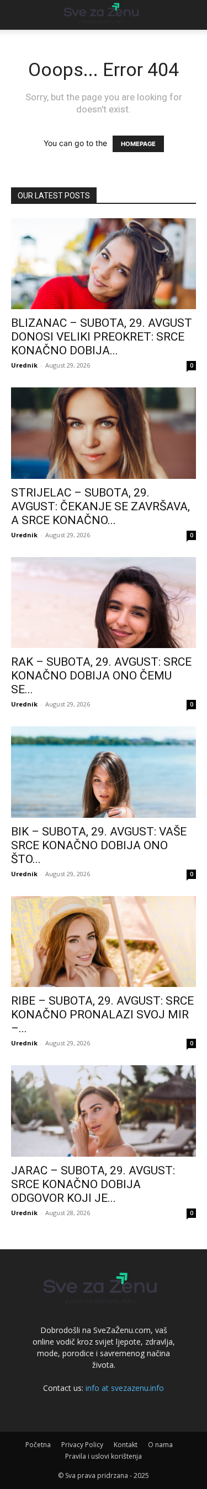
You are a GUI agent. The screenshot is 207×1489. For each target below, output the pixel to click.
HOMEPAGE (138, 144)
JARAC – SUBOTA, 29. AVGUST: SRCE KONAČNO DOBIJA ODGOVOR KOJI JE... (93, 1184)
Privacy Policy (82, 1444)
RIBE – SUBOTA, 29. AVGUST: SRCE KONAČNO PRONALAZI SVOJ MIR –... (102, 1014)
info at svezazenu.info (125, 1388)
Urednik (24, 365)
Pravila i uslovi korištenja (103, 1456)
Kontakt (125, 1444)
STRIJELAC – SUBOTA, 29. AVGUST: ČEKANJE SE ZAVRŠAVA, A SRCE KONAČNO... (100, 506)
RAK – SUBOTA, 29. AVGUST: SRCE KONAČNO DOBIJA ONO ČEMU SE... (101, 675)
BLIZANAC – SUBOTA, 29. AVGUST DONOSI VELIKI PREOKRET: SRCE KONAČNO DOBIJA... (101, 336)
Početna (38, 1444)
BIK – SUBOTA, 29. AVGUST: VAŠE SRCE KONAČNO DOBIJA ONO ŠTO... (99, 845)
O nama (160, 1444)
